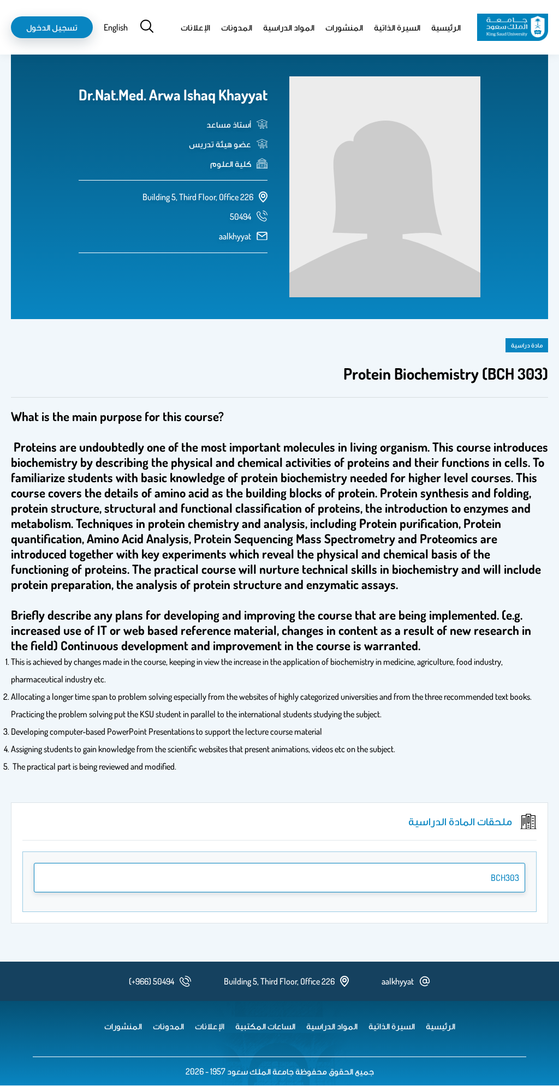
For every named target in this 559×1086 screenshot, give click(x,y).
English (116, 27)
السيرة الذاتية (397, 27)
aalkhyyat (235, 236)
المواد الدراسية (288, 27)
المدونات (236, 27)
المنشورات (344, 27)
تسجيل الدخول (52, 27)
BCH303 (505, 877)
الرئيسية (446, 27)
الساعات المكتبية (265, 1026)
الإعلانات (195, 27)
